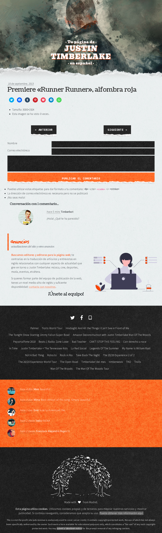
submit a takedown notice (69, 528)
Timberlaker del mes (93, 362)
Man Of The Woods (61, 368)
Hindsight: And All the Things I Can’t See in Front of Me (97, 328)
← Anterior (44, 130)
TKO (128, 362)
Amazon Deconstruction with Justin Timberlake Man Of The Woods (112, 335)
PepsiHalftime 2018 (24, 341)
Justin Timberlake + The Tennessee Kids (44, 348)
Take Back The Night (88, 355)
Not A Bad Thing (34, 355)
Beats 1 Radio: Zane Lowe (54, 341)
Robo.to (52, 355)
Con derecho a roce (134, 341)
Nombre (12, 143)
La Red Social (79, 348)
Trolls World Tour (52, 328)
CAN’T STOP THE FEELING (105, 341)
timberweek (116, 362)
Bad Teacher (79, 341)
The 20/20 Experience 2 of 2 (118, 355)
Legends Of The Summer (104, 348)
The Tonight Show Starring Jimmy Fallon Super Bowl (39, 335)
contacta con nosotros (42, 287)
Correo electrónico (18, 150)
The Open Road (69, 362)
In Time (13, 348)
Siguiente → (117, 130)
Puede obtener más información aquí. (121, 513)
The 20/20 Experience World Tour (37, 362)
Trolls (137, 362)
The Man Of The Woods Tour (92, 368)
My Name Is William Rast (136, 348)
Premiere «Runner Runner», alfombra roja (72, 89)
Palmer (34, 328)
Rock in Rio (66, 355)
